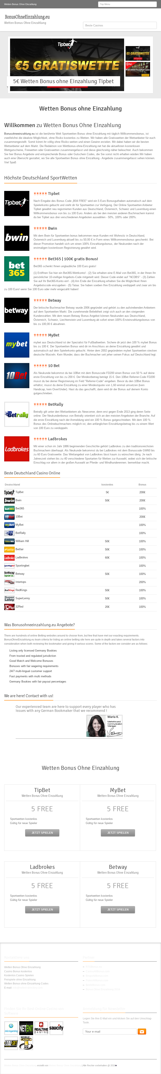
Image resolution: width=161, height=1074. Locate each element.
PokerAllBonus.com (97, 980)
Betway (54, 300)
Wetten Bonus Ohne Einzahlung (20, 1065)
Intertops (20, 581)
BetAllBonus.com (95, 985)
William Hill (22, 541)
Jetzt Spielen (42, 832)
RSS (154, 15)
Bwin (52, 228)
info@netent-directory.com (28, 987)
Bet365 (19, 508)
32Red (19, 606)
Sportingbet (22, 565)
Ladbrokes (57, 439)
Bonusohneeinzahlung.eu (19, 133)
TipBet (19, 492)
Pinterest (147, 15)
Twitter (133, 15)
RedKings (21, 590)
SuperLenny (22, 598)
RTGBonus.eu (94, 966)
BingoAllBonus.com (97, 975)
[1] (142, 1031)
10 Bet (53, 365)
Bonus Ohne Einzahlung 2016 (103, 989)
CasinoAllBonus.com (98, 971)
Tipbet (53, 193)
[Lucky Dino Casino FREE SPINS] (16, 203)
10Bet (19, 516)
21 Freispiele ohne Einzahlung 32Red (58, 81)
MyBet (53, 335)
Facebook (126, 15)
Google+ (140, 15)
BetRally (55, 404)
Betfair (19, 549)
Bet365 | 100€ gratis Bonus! (72, 258)
